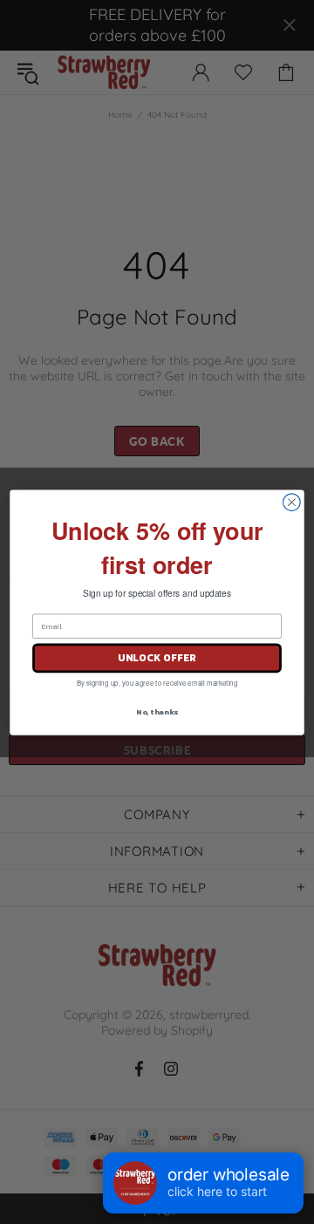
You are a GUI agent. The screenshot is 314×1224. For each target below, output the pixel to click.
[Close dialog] (292, 501)
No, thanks (156, 711)
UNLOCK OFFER (156, 657)
